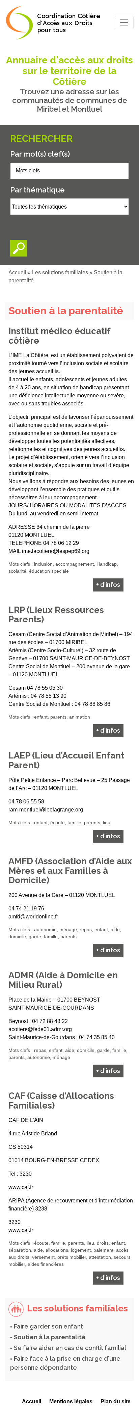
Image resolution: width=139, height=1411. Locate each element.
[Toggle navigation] (124, 22)
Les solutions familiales (60, 272)
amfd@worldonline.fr (33, 916)
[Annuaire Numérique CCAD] (54, 22)
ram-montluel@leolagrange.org (45, 809)
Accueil (17, 272)
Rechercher (41, 138)
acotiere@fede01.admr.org (40, 1029)
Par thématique (37, 189)
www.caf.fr (20, 1187)
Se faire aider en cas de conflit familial (70, 1347)
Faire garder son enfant (48, 1326)
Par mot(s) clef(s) (40, 154)
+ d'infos (108, 584)
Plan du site (116, 1401)
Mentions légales (70, 1401)
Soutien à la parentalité (50, 1337)
